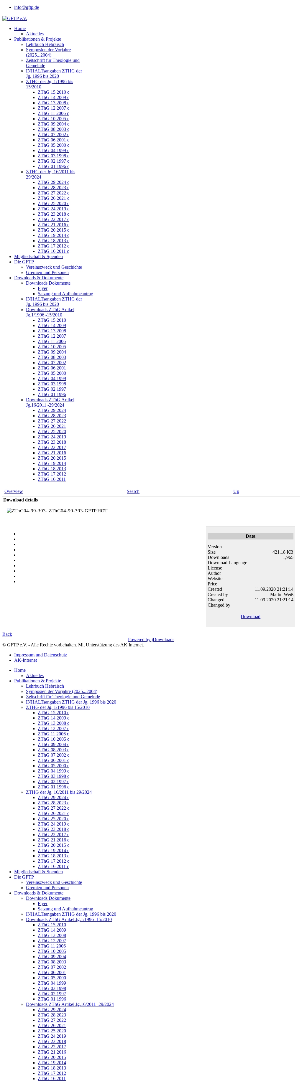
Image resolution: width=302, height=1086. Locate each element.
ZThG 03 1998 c (53, 155)
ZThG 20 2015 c (53, 229)
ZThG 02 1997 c (53, 161)
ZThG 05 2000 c (53, 145)
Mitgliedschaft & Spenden (38, 256)
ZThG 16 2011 (52, 479)
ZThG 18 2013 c (53, 240)
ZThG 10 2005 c (53, 118)
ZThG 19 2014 (52, 463)
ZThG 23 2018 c (53, 214)
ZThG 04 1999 (52, 378)
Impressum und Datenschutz (40, 654)
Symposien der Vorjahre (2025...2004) (48, 52)
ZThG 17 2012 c (53, 245)
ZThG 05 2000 (52, 373)
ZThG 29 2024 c (53, 182)
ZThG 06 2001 (52, 367)
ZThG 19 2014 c (53, 235)
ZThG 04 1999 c (53, 150)
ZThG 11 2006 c (53, 113)
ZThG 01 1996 (52, 394)
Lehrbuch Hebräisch (45, 44)
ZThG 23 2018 (52, 442)
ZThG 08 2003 (52, 357)
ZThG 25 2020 (52, 431)
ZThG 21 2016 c (53, 224)
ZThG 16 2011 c (53, 251)
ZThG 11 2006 (52, 341)
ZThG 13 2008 (52, 330)
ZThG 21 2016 (52, 452)
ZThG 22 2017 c (53, 219)
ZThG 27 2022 (52, 420)
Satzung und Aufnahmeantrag (65, 293)
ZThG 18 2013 (52, 468)
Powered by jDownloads (151, 639)
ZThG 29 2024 (52, 410)
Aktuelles (35, 33)
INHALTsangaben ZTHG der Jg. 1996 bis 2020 (54, 73)
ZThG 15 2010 (52, 320)
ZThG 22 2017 (52, 447)
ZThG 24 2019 (52, 436)
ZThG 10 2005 (52, 346)
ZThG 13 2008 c (53, 102)
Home (20, 28)
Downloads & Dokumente (38, 277)
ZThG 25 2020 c (53, 203)
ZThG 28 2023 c (53, 187)
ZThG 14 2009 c (53, 97)
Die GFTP (24, 261)
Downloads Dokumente (48, 282)
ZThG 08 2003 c (53, 129)
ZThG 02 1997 (52, 389)
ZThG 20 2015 (52, 458)
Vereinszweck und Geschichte (54, 267)
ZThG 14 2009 (52, 325)
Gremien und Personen (47, 272)
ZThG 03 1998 (52, 383)
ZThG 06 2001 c (53, 139)
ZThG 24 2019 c (53, 208)
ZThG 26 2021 (52, 426)
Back (7, 634)
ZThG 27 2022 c (53, 192)
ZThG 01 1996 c (53, 166)
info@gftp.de (26, 7)
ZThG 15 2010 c (53, 92)
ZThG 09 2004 (52, 351)
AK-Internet (25, 660)
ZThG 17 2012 (52, 473)
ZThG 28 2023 (52, 415)
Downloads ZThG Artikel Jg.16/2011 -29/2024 (50, 402)
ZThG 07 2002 (52, 362)
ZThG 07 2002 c (53, 134)
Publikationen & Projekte (37, 39)
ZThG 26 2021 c (53, 198)
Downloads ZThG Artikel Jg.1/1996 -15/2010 (50, 312)
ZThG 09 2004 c (53, 123)
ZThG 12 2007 (52, 336)
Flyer (42, 288)
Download (250, 616)
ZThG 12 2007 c (53, 107)
